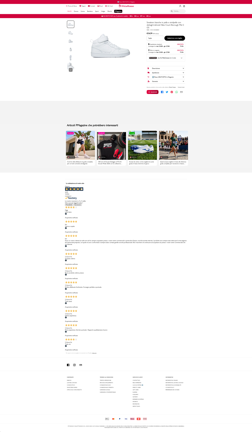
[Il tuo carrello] (184, 6)
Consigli (132, 133)
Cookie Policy (170, 387)
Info (182, 46)
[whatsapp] (176, 92)
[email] (181, 92)
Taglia (150, 38)
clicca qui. (94, 353)
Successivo (77, 205)
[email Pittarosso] (81, 365)
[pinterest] (172, 92)
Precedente (69, 205)
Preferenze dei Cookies (172, 389)
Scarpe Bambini (176, 87)
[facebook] (162, 92)
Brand (170, 87)
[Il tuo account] (180, 6)
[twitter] (167, 92)
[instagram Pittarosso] (74, 365)
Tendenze (70, 133)
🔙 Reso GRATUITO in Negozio (126, 2)
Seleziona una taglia (174, 38)
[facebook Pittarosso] (68, 365)
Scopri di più (181, 87)
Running (163, 133)
